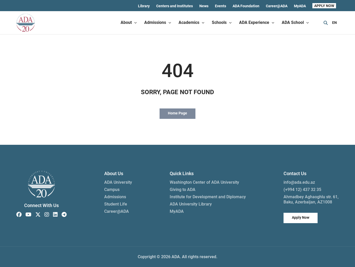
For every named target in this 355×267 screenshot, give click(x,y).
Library (144, 6)
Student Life (115, 204)
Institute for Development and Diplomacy (208, 196)
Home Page (177, 113)
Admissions (115, 196)
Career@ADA (276, 6)
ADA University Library (191, 204)
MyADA (300, 6)
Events (220, 6)
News (203, 6)
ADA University (118, 182)
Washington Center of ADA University (204, 182)
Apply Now (300, 217)
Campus (112, 189)
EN (334, 22)
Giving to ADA (182, 189)
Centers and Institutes (174, 6)
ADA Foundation (246, 6)
